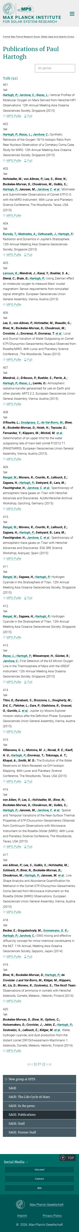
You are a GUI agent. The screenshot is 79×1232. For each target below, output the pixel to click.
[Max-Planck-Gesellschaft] (23, 1204)
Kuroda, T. (10, 234)
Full (29, 116)
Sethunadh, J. (47, 234)
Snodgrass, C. (30, 422)
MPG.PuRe (14, 116)
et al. (57, 189)
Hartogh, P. (10, 95)
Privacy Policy (52, 1216)
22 (43, 1064)
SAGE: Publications (22, 1114)
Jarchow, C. (27, 95)
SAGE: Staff (17, 1123)
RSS (39, 1188)
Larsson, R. (10, 273)
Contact (39, 1178)
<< (28, 1064)
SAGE (12, 1088)
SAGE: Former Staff (22, 1132)
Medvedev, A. (27, 234)
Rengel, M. (10, 477)
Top (71, 1158)
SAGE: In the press (22, 1106)
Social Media (14, 1162)
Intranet (39, 1169)
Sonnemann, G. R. (55, 930)
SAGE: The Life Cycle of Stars (29, 1097)
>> (50, 1064)
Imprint (22, 1216)
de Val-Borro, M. (52, 422)
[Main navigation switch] (72, 14)
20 (35, 1064)
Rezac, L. (42, 95)
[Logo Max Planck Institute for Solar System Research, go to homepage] (32, 13)
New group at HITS (22, 1079)
